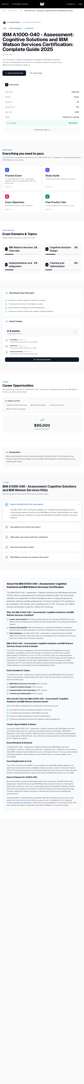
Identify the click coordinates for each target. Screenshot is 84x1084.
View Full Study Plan (43, 359)
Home (4, 10)
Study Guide (37, 73)
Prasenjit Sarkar (14, 22)
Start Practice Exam (15, 73)
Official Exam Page (41, 130)
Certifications (13, 10)
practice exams (63, 798)
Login (80, 4)
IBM (21, 10)
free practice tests (22, 800)
